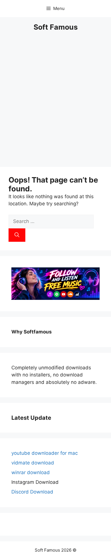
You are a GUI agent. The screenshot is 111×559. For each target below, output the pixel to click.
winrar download (30, 472)
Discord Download (32, 492)
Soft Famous (56, 27)
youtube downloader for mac (44, 453)
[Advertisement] (55, 102)
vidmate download (32, 463)
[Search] (17, 235)
